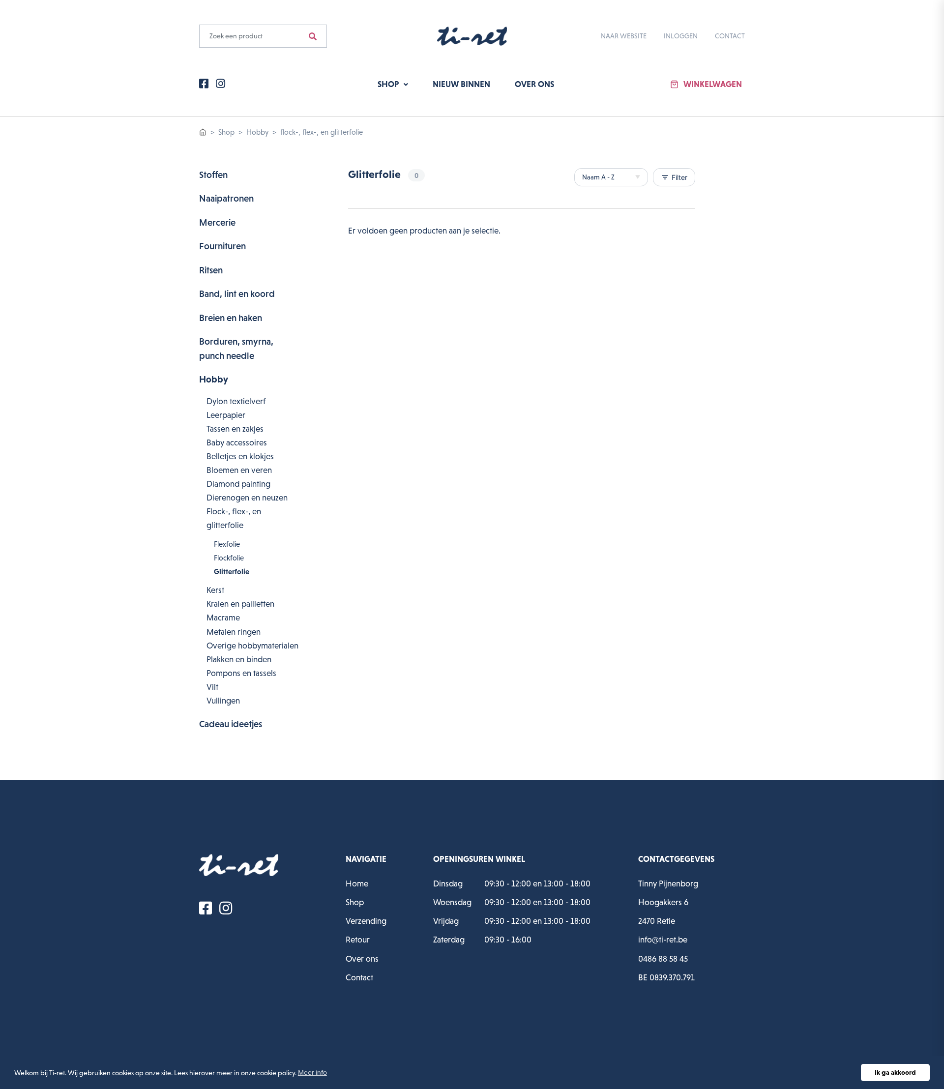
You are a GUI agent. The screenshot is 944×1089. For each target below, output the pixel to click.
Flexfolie (227, 544)
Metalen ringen (233, 632)
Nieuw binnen (461, 84)
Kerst (215, 590)
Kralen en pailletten (240, 604)
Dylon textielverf (236, 401)
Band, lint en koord (237, 294)
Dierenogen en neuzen (247, 497)
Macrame (223, 617)
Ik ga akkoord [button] (895, 1072)
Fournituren (222, 246)
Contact (730, 36)
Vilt (212, 687)
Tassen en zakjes (235, 429)
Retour (358, 939)
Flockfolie (229, 558)
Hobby (257, 132)
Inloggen (681, 36)
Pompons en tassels (241, 673)
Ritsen (211, 270)
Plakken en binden (238, 659)
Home (357, 883)
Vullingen (223, 701)
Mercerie (217, 222)
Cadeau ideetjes (230, 724)
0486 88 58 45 (663, 959)
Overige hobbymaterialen (252, 645)
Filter (674, 177)
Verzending (366, 921)
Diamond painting (238, 484)
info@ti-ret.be (662, 939)
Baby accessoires (236, 442)
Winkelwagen (712, 84)
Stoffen (213, 175)
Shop (389, 84)
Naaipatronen (226, 198)
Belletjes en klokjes (240, 456)
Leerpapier (225, 415)
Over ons (534, 84)
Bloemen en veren (239, 470)
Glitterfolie (231, 571)
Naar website (624, 36)
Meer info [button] (312, 1072)
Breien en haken (230, 318)
